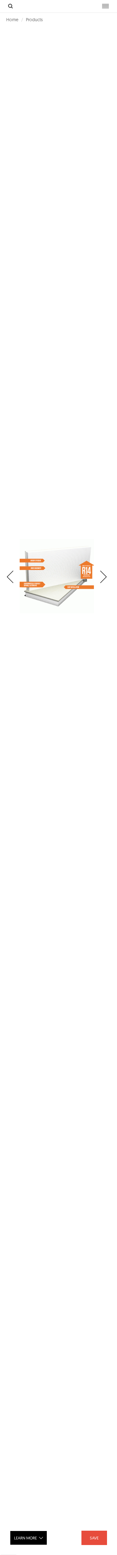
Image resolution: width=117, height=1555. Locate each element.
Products (34, 19)
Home (12, 19)
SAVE (94, 1537)
